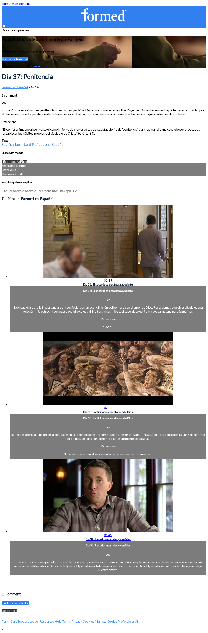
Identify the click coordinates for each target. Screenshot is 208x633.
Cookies (89, 621)
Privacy (77, 621)
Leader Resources (41, 621)
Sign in (35, 66)
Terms (67, 621)
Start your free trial (15, 59)
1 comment (9, 95)
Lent (19, 144)
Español (58, 144)
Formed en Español (15, 87)
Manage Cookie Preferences (115, 621)
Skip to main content (16, 3)
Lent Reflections (37, 144)
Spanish (8, 144)
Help (58, 621)
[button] (3, 26)
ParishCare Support (15, 621)
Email (23, 161)
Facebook (9, 161)
